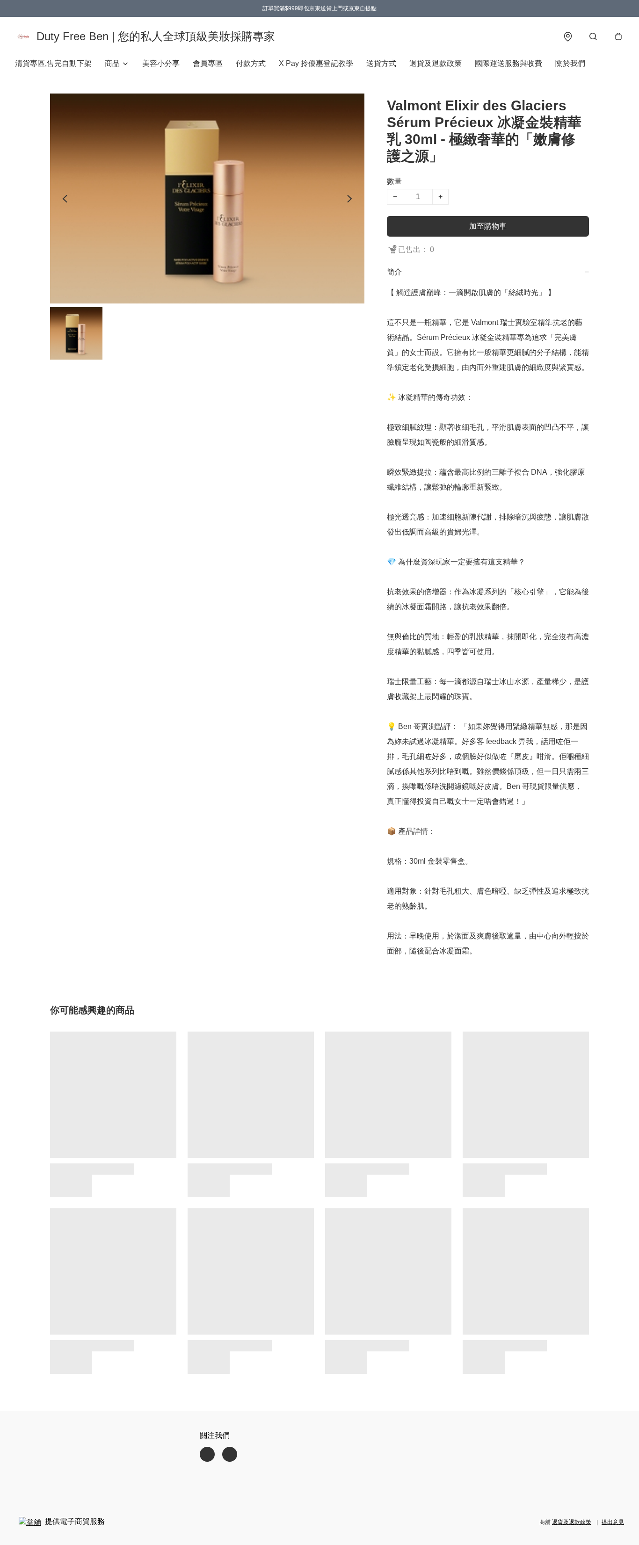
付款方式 (251, 63)
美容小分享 (161, 63)
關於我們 (570, 63)
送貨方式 (381, 63)
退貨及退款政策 (435, 63)
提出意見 (613, 1522)
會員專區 (208, 63)
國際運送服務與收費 (508, 63)
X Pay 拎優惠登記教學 (316, 63)
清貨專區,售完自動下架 (53, 63)
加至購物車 (488, 226)
